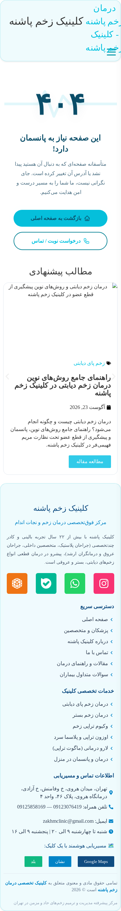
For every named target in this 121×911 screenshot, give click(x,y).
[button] (7, 376)
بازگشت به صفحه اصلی (56, 218)
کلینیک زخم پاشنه (46, 21)
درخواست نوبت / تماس (56, 241)
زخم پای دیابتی (89, 363)
